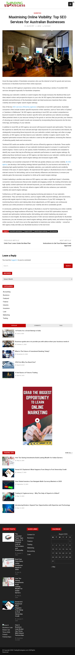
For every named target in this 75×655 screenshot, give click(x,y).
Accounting (6, 292)
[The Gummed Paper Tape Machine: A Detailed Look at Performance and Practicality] (8, 541)
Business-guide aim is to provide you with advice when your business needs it (42, 341)
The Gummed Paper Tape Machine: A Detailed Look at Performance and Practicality (20, 542)
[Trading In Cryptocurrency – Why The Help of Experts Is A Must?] (8, 500)
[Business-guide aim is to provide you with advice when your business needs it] (8, 347)
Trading (5, 318)
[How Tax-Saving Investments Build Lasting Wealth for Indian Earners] (8, 465)
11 (56, 549)
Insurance (6, 308)
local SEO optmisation (16, 231)
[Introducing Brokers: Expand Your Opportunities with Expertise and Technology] (8, 512)
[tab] (14, 325)
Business (6, 295)
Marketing (37, 13)
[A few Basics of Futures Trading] (8, 378)
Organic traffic (28, 231)
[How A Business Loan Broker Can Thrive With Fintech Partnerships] (8, 637)
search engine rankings (40, 231)
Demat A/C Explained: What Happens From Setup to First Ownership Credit (41, 469)
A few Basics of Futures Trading (26, 372)
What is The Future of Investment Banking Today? (32, 351)
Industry (5, 305)
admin (39, 26)
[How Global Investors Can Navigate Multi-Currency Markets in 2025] (8, 489)
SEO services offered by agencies (24, 107)
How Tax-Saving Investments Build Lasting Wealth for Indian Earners (38, 458)
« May (53, 567)
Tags (60, 325)
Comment (47, 26)
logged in (14, 260)
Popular (14, 325)
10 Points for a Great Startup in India (28, 331)
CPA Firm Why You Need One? (25, 362)
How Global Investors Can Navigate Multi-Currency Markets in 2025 (38, 481)
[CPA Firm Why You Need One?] (8, 368)
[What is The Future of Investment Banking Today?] (8, 357)
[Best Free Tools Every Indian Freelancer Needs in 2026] (8, 566)
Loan (4, 312)
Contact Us (31, 535)
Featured (6, 298)
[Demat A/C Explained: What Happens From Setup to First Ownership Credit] (8, 477)
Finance (5, 302)
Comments (37, 325)
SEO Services (53, 231)
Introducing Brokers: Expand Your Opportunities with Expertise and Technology (42, 505)
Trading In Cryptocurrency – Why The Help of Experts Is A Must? (37, 493)
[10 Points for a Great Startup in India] (8, 337)
